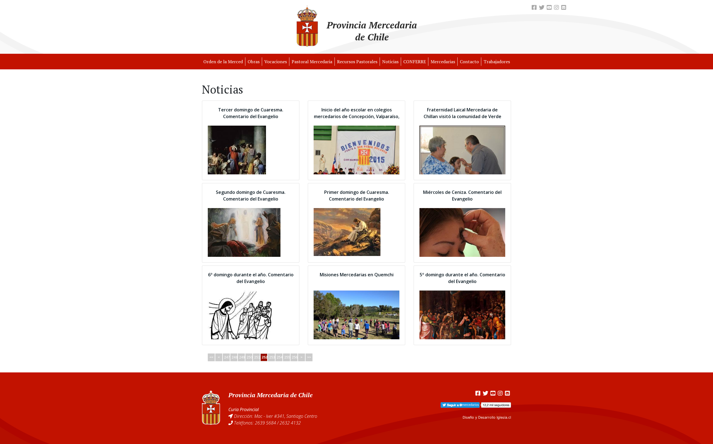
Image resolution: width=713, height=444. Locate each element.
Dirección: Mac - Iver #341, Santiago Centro (275, 416)
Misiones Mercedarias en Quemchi (357, 275)
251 (257, 357)
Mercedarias (443, 61)
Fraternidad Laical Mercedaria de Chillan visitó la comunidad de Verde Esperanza (462, 116)
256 (295, 357)
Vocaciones (275, 61)
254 (280, 357)
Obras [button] (254, 61)
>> (309, 357)
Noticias (390, 61)
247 (227, 357)
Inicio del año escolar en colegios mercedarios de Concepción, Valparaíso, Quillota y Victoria (356, 116)
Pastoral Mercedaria (312, 61)
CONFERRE (414, 61)
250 (250, 357)
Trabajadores (497, 61)
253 (272, 357)
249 (242, 357)
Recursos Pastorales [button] (357, 61)
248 (235, 357)
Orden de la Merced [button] (223, 61)
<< (211, 357)
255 (287, 357)
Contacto (469, 61)
